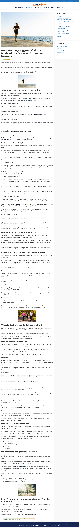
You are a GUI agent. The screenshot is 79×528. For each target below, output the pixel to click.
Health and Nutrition (49, 7)
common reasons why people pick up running (17, 100)
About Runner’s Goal (56, 1)
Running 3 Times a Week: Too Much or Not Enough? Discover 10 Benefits (19, 518)
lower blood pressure (36, 114)
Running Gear (38, 7)
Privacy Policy (57, 525)
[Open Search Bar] (63, 7)
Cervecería (59, 16)
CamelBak (21, 470)
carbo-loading (34, 351)
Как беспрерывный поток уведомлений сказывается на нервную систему (67, 35)
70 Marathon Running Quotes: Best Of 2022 (12, 519)
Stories (58, 56)
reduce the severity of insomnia (10, 139)
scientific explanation (16, 204)
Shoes (58, 7)
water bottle (18, 466)
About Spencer (63, 1)
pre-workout (30, 381)
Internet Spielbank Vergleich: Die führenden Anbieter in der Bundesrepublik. (65, 26)
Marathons (59, 48)
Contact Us (76, 1)
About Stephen (70, 1)
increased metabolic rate (42, 122)
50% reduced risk (14, 131)
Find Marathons (19, 7)
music (35, 157)
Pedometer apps (5, 186)
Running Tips (29, 7)
